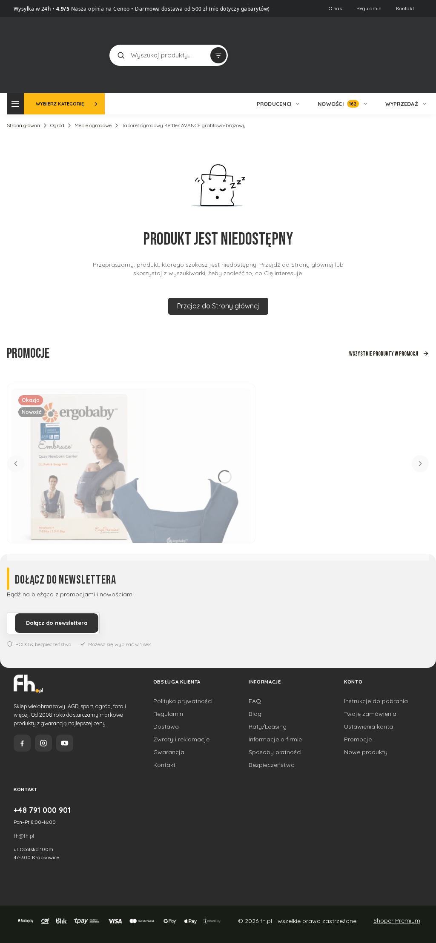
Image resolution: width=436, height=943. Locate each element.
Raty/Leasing (268, 726)
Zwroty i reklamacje (181, 739)
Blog (255, 714)
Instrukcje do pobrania (376, 701)
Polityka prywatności (182, 701)
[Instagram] (43, 743)
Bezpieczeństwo (272, 765)
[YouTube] (64, 743)
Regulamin (369, 8)
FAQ (255, 701)
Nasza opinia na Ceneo (99, 8)
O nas (335, 8)
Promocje (358, 739)
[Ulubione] (407, 55)
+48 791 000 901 (42, 810)
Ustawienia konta (368, 726)
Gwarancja (168, 752)
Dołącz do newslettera (56, 622)
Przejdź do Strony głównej (218, 306)
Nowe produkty (365, 752)
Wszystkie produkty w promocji (383, 353)
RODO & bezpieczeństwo (43, 644)
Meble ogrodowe (93, 125)
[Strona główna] (52, 54)
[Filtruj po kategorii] (218, 55)
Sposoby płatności (275, 752)
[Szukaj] (121, 55)
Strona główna (23, 125)
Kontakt (405, 8)
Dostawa (166, 726)
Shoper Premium (396, 920)
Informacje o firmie (275, 739)
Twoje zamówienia (370, 714)
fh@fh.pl (24, 835)
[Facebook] (22, 743)
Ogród (57, 125)
